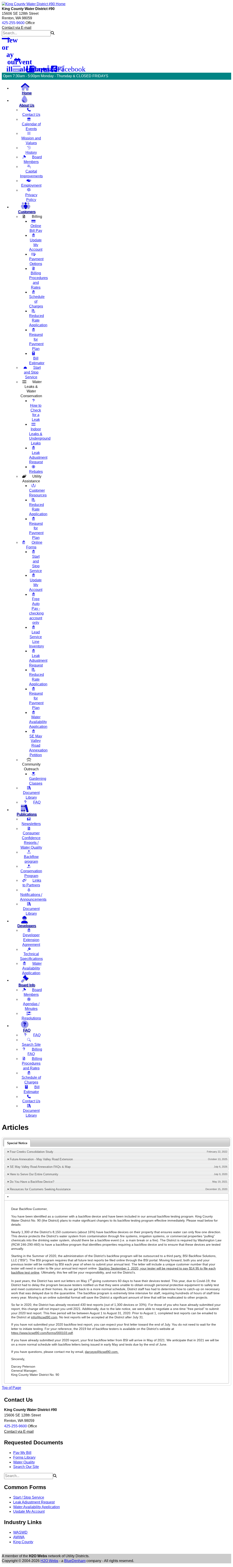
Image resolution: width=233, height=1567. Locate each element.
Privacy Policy (31, 197)
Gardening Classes (37, 781)
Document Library (31, 795)
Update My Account (29, 1511)
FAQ (37, 802)
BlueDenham (75, 1561)
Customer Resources (38, 492)
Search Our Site (26, 1467)
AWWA (19, 1537)
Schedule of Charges (31, 1080)
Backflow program (31, 859)
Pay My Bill (22, 1453)
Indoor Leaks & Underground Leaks (40, 436)
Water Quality (24, 1462)
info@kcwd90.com (44, 1317)
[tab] (17, 1143)
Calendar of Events (31, 126)
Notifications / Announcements (33, 897)
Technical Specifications (31, 956)
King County (23, 1542)
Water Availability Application (32, 968)
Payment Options (36, 261)
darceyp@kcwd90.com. (102, 1352)
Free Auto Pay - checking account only (36, 611)
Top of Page (11, 1388)
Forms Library (24, 1457)
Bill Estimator (36, 360)
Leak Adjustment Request (34, 1502)
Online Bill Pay (36, 228)
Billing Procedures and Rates (38, 280)
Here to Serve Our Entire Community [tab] (118, 1174)
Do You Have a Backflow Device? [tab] (118, 1181)
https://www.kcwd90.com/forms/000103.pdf (42, 1333)
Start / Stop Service (28, 1497)
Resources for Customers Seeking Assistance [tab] (118, 1189)
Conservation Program (31, 873)
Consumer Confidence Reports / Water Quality (31, 840)
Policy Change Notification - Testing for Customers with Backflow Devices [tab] (118, 1196)
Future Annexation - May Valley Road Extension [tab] (118, 1159)
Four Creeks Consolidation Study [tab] (118, 1151)
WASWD (20, 1532)
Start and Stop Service (32, 372)
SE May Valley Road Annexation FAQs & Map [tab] (118, 1166)
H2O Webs (49, 1561)
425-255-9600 (13, 23)
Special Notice (17, 1143)
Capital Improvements (31, 173)
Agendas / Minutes (31, 1006)
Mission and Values (31, 140)
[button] (52, 33)
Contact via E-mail (16, 28)
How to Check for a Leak (35, 413)
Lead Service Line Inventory (36, 639)
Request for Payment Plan (36, 342)
